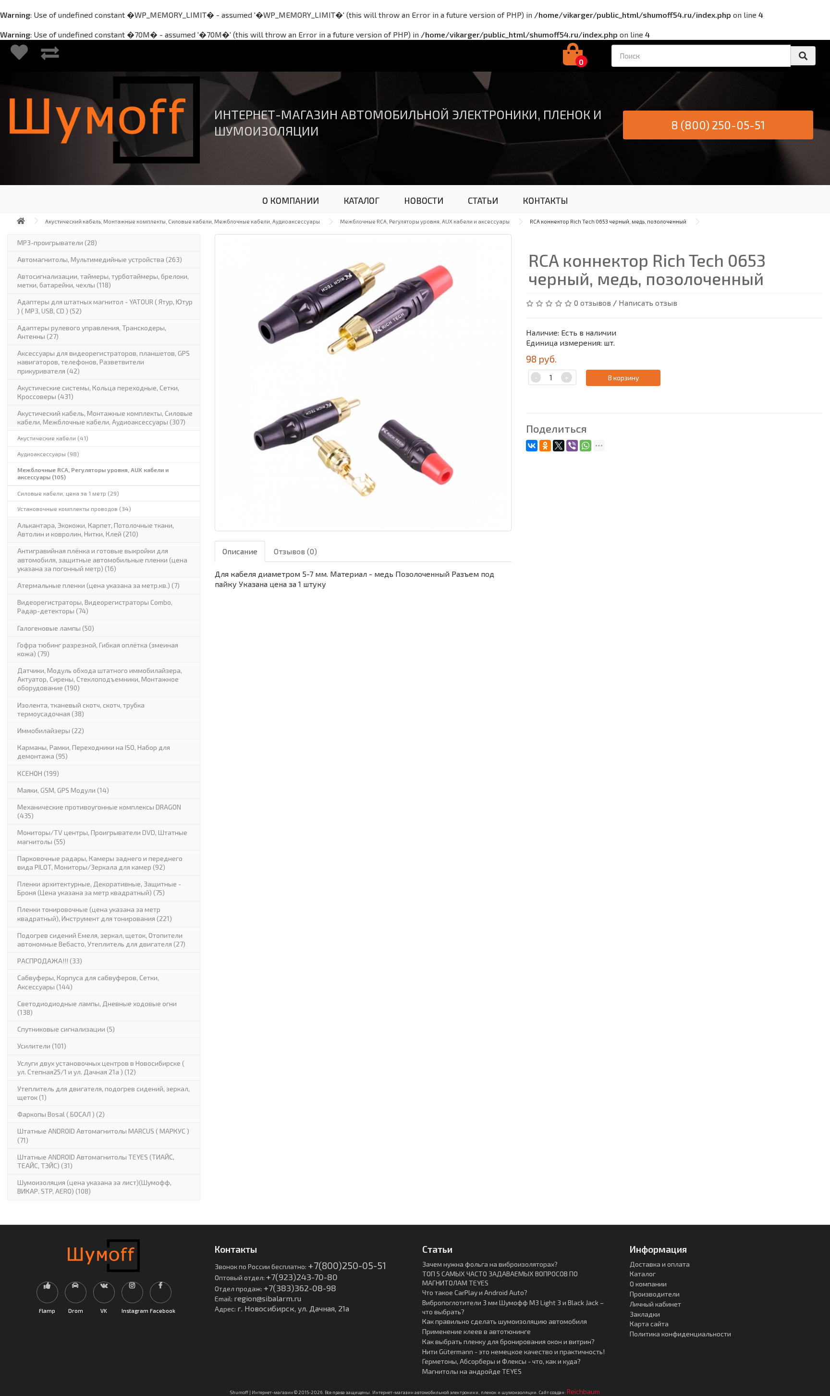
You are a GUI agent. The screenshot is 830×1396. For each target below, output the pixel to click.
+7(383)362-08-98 (300, 1288)
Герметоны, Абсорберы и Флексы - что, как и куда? (501, 1361)
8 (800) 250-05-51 (718, 125)
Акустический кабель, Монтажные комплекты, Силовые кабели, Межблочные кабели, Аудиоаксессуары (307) (105, 417)
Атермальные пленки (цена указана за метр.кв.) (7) (98, 585)
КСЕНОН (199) (38, 773)
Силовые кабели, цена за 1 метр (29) (68, 493)
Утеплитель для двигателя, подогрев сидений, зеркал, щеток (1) (103, 1092)
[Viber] (572, 445)
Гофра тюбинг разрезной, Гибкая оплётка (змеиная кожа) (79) (97, 649)
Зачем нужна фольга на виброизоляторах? (490, 1264)
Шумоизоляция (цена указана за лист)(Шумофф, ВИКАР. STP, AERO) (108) (94, 1186)
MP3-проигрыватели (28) (57, 242)
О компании (648, 1284)
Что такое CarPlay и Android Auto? (474, 1292)
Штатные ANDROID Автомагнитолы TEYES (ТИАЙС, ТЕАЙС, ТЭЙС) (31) (95, 1161)
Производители (655, 1294)
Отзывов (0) (295, 551)
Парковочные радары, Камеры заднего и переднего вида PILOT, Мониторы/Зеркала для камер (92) (100, 862)
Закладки (645, 1314)
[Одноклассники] (545, 445)
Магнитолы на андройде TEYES (472, 1371)
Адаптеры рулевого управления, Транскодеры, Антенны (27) (91, 332)
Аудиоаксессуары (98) (48, 453)
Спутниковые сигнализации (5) (66, 1029)
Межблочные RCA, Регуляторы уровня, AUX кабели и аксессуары (425, 221)
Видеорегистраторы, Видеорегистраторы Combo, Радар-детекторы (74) (94, 606)
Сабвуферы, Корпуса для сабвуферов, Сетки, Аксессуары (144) (88, 981)
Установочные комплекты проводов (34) (74, 508)
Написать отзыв (648, 302)
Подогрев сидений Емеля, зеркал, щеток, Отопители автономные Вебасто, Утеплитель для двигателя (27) (101, 939)
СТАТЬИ (483, 200)
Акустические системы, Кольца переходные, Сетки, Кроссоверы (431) (98, 392)
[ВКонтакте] (531, 445)
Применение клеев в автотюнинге (476, 1331)
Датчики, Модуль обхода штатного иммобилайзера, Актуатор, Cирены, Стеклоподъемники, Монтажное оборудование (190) (99, 679)
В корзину (623, 378)
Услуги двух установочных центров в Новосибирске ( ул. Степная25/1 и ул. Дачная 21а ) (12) (100, 1067)
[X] (558, 445)
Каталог (643, 1274)
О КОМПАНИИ (290, 200)
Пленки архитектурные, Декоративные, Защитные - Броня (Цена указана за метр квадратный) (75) (99, 888)
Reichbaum (583, 1391)
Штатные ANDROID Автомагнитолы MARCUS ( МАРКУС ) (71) (103, 1135)
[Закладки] (19, 55)
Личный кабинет (655, 1304)
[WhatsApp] (585, 445)
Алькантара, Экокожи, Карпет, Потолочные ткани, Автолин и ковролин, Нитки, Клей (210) (95, 529)
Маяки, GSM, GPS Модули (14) (63, 790)
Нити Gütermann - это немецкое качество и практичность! (513, 1351)
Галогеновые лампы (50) (55, 628)
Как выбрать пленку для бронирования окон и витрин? (508, 1341)
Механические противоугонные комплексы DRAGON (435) (99, 811)
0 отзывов (592, 302)
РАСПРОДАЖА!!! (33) (49, 961)
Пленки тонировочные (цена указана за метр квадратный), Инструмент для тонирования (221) (94, 913)
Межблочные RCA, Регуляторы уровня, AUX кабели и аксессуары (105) (93, 473)
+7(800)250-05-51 (347, 1265)
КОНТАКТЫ (545, 200)
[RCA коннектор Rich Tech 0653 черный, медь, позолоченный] (363, 382)
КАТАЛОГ (361, 200)
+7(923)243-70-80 (302, 1276)
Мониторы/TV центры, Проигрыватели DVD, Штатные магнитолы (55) (102, 836)
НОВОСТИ (423, 200)
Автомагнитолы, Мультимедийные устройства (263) (99, 259)
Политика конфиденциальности (680, 1334)
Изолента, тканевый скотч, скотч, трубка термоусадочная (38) (81, 709)
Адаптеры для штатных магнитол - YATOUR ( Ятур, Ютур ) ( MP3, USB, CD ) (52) (105, 306)
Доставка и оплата (660, 1264)
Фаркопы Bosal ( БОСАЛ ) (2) (61, 1114)
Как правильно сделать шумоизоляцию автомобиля (504, 1321)
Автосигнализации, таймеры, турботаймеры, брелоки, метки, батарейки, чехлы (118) (103, 280)
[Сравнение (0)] (49, 55)
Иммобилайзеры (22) (50, 730)
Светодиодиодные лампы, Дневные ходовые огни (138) (97, 1007)
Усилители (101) (41, 1046)
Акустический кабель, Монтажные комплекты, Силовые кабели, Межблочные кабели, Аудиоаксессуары (182, 221)
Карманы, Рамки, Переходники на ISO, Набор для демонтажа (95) (93, 751)
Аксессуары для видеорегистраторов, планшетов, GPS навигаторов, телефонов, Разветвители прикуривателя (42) (103, 361)
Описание (239, 551)
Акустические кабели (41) (52, 438)
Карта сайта (649, 1324)
